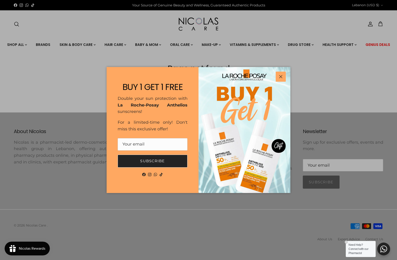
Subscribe (152, 161)
